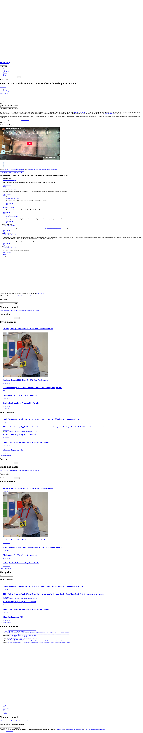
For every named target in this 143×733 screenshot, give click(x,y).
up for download (25, 120)
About (4, 75)
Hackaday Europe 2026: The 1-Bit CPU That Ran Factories (25, 380)
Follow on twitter (14, 310)
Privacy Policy (60, 729)
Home (4, 69)
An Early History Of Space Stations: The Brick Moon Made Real (28, 329)
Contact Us (5, 713)
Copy (16, 105)
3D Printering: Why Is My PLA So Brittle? (19, 435)
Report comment (7, 185)
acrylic (29, 169)
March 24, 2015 (4, 93)
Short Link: (2, 106)
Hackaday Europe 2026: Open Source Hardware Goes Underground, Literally (33, 388)
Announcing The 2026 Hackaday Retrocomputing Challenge (26, 442)
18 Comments (6, 331)
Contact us (36, 310)
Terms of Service (69, 729)
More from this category (5, 408)
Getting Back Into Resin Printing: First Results (21, 403)
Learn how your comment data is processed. (28, 295)
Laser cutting (42, 169)
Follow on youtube (22, 310)
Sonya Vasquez (6, 91)
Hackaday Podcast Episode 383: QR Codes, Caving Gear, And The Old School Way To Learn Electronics (43, 419)
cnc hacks (7, 169)
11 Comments (6, 430)
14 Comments (6, 445)
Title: (1, 104)
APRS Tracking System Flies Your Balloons (11, 172)
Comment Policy (40, 293)
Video (4, 709)
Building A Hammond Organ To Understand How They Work (22, 638)
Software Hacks (20, 169)
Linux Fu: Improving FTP (13, 450)
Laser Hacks (13, 169)
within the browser (109, 113)
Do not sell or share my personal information (94, 729)
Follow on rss (30, 310)
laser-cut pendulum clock (80, 112)
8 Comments (3, 87)
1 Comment (5, 422)
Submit (4, 74)
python (55, 169)
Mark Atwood (6, 233)
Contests (5, 73)
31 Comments (6, 398)
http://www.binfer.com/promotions (53, 228)
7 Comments (6, 390)
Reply (4, 186)
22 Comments (6, 383)
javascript (36, 169)
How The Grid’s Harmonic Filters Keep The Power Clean (22, 630)
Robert (5, 246)
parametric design (49, 169)
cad (32, 169)
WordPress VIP (9, 731)
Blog (4, 70)
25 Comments (6, 406)
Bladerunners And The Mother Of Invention (20, 395)
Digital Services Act (78, 729)
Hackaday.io (6, 71)
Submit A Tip (6, 710)
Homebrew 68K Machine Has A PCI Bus (18, 636)
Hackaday (5, 62)
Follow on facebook (4, 310)
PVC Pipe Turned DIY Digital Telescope (15, 631)
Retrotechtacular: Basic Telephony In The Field (12, 171)
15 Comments (6, 453)
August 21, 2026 (4, 79)
